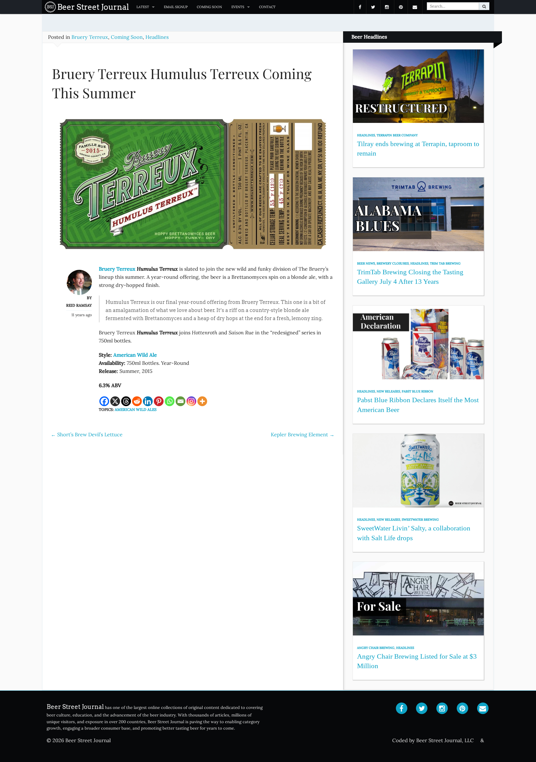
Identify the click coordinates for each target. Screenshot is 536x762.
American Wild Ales (136, 409)
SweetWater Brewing (420, 520)
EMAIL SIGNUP (176, 7)
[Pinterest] (159, 401)
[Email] (180, 401)
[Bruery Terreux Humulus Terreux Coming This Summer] (193, 186)
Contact (267, 7)
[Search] (484, 6)
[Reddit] (137, 401)
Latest (143, 7)
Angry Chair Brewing (375, 648)
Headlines (157, 37)
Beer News (366, 263)
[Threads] (126, 401)
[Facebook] (104, 401)
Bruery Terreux (89, 37)
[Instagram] (191, 401)
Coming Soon (209, 7)
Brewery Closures (393, 263)
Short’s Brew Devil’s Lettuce (87, 434)
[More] (202, 401)
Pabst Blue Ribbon (417, 391)
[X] (115, 401)
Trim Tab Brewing (445, 263)
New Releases (388, 391)
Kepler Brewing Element (302, 434)
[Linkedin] (148, 401)
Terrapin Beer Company (397, 135)
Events (237, 7)
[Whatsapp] (169, 401)
